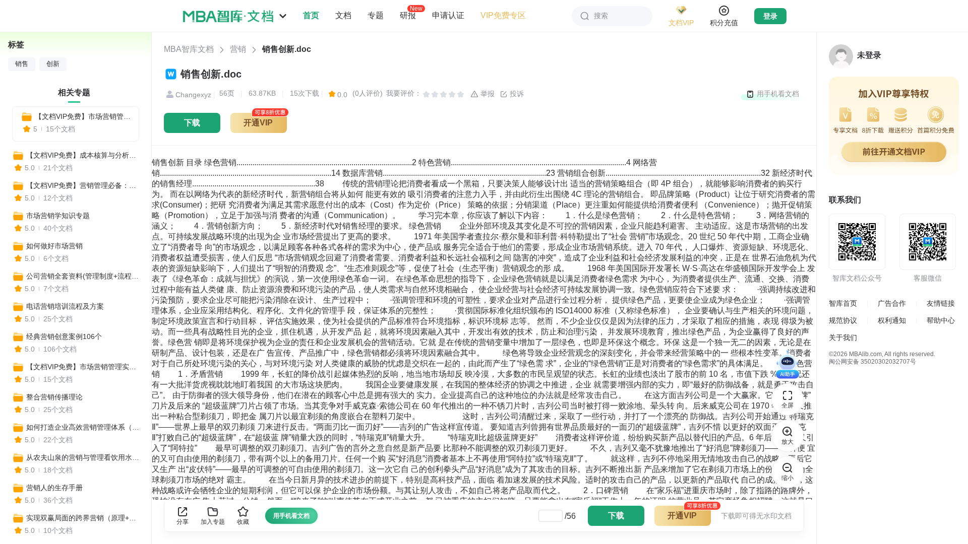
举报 (486, 94)
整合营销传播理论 (54, 397)
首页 (311, 15)
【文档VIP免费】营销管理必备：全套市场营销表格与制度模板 (84, 185)
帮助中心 (941, 320)
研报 (408, 15)
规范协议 (843, 320)
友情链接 (941, 303)
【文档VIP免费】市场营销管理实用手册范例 (83, 116)
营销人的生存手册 (54, 488)
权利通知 (892, 320)
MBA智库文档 (189, 49)
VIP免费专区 (503, 15)
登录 (770, 16)
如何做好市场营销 (54, 246)
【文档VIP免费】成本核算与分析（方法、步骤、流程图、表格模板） (84, 155)
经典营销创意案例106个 (64, 336)
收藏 (243, 521)
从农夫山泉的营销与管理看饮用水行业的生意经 (84, 457)
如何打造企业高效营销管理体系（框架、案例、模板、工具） (84, 427)
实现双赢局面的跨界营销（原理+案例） (84, 518)
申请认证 (448, 15)
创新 (52, 63)
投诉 (516, 94)
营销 (238, 49)
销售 (21, 63)
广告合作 (892, 303)
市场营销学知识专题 (58, 216)
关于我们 (843, 337)
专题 (376, 15)
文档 (343, 15)
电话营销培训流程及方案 (65, 306)
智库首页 (843, 303)
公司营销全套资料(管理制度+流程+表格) (84, 276)
